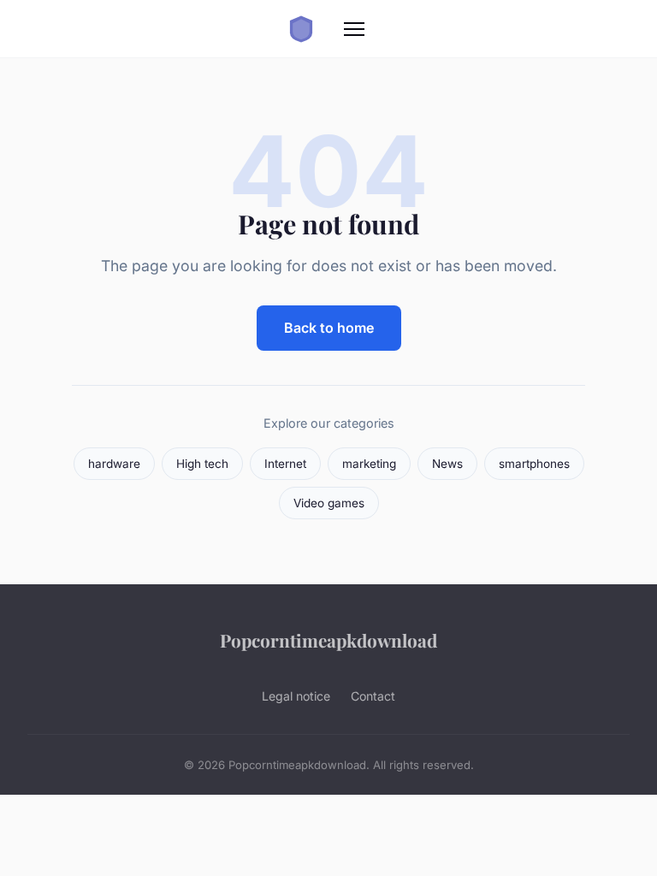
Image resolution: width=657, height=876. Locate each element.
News (447, 464)
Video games (328, 503)
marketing (369, 464)
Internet (285, 464)
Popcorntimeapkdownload (328, 640)
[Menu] (354, 29)
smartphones (534, 464)
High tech (202, 464)
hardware (114, 464)
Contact (373, 696)
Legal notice (296, 696)
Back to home (329, 327)
